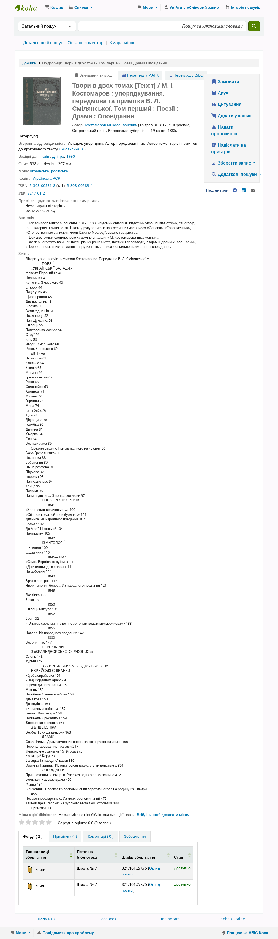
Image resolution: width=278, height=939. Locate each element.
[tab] (65, 836)
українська (39, 171)
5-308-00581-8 (42, 186)
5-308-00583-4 (80, 186)
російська (59, 171)
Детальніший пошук (43, 43)
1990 (70, 156)
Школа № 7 (45, 919)
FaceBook (107, 919)
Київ (45, 156)
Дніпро (58, 156)
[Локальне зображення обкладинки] (42, 101)
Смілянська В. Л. (74, 149)
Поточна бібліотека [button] (87, 855)
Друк (222, 93)
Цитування (229, 104)
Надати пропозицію (224, 130)
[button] (53, 7)
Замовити (228, 81)
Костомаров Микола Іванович (111, 125)
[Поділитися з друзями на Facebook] (234, 190)
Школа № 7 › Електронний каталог (28, 7)
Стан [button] (178, 857)
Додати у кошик (234, 116)
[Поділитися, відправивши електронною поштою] (252, 190)
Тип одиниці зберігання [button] (37, 855)
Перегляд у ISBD (187, 75)
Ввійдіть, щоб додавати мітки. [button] (163, 815)
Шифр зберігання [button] (138, 857)
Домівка (29, 63)
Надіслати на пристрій (228, 148)
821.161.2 (36, 193)
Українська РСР (46, 178)
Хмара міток (121, 43)
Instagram (170, 919)
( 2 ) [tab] (32, 836)
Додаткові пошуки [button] (237, 174)
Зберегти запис (234, 163)
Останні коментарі (86, 43)
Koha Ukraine (232, 919)
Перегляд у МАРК (142, 75)
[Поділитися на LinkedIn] (243, 190)
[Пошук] (254, 26)
